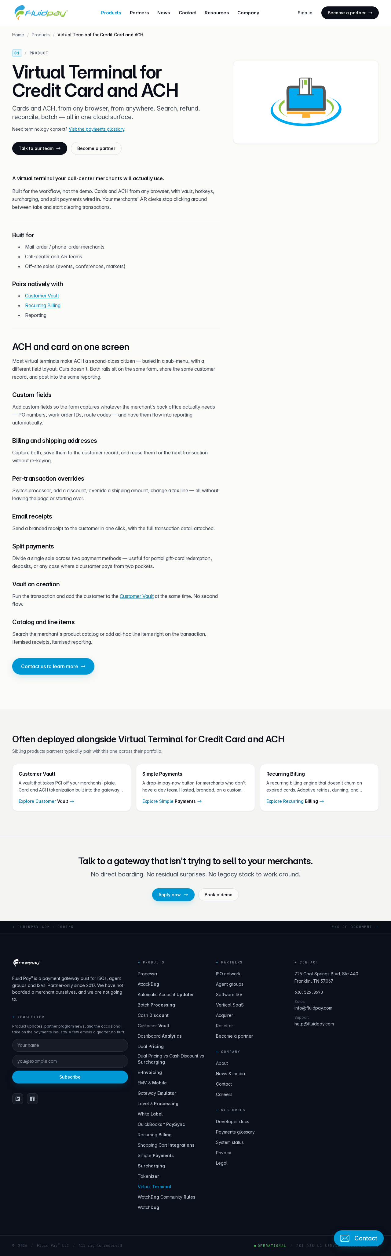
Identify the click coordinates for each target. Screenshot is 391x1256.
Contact (187, 13)
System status (230, 1142)
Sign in (305, 12)
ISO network (228, 973)
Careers (224, 1094)
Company (248, 13)
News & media (230, 1073)
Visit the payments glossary (96, 129)
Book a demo (218, 894)
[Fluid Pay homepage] (40, 13)
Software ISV (229, 994)
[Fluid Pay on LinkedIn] (17, 1098)
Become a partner (347, 12)
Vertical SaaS (230, 1004)
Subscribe (70, 1076)
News (163, 13)
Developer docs (232, 1121)
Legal (222, 1163)
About (222, 1063)
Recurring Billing (42, 305)
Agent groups (229, 984)
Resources (217, 13)
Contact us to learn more (49, 666)
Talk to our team (36, 148)
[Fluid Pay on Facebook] (32, 1098)
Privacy (223, 1152)
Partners (139, 13)
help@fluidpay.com (314, 1023)
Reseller (224, 1025)
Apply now (170, 894)
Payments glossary (235, 1131)
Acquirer (224, 1015)
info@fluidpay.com (313, 1007)
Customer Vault (42, 296)
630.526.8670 (308, 992)
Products (111, 13)
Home (18, 34)
